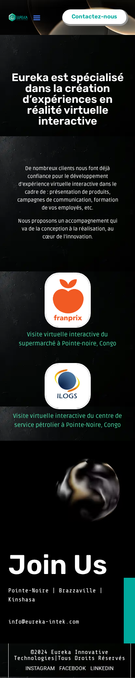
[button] (36, 17)
